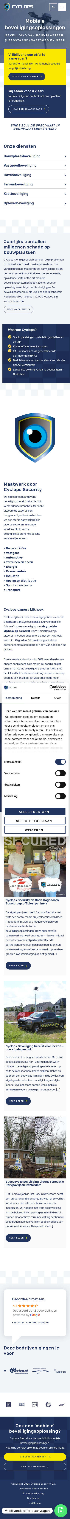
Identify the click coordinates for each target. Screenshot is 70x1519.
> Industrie (11, 576)
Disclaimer (33, 1498)
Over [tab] (57, 697)
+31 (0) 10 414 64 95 (53, 7)
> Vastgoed (12, 553)
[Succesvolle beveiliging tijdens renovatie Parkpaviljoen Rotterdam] (35, 1147)
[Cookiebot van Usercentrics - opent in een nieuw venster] (50, 687)
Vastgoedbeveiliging (20, 165)
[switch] (60, 773)
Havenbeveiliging (17, 175)
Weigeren (34, 830)
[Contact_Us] (60, 1510)
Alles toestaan (34, 811)
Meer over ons (17, 309)
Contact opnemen (33, 1466)
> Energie (10, 566)
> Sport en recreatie (18, 585)
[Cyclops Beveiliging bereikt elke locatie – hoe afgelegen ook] (35, 1012)
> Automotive (13, 557)
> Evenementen (15, 571)
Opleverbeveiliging (19, 203)
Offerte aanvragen (25, 76)
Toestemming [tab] (13, 697)
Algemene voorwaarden (33, 1489)
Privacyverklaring (33, 1493)
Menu (62, 7)
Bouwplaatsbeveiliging (22, 156)
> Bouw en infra (15, 548)
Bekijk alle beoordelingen (30, 1323)
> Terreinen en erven (18, 562)
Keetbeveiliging (16, 194)
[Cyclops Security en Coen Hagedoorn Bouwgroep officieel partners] (35, 866)
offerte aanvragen (33, 1457)
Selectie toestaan (34, 821)
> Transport (12, 589)
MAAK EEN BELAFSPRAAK (27, 109)
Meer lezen (16, 966)
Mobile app (35, 1503)
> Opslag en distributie (20, 580)
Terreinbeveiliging (18, 184)
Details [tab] (35, 697)
